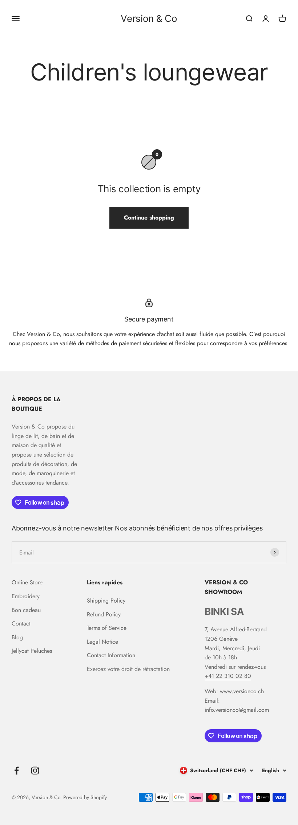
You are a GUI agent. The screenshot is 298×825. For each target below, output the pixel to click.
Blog (17, 637)
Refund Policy (104, 614)
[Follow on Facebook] (16, 770)
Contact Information (111, 655)
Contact (21, 623)
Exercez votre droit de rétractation (128, 669)
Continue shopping (149, 217)
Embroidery (26, 596)
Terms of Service (106, 628)
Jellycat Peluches (32, 651)
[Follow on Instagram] (35, 770)
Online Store (27, 582)
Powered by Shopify (85, 797)
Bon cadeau (26, 610)
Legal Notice (102, 642)
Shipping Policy (106, 600)
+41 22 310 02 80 (228, 676)
